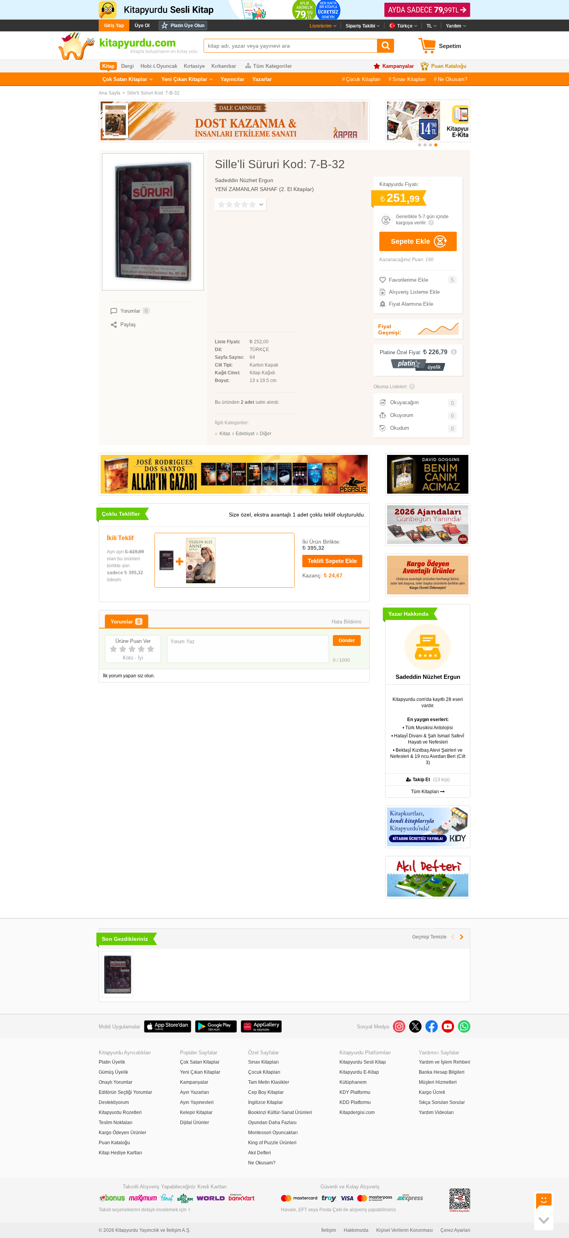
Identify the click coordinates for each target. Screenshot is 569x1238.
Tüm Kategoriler (272, 66)
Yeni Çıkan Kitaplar (184, 79)
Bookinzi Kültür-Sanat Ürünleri (280, 1112)
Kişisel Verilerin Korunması (404, 1230)
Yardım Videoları (436, 1112)
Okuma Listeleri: (391, 386)
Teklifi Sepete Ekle (332, 561)
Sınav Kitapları (409, 79)
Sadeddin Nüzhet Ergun (244, 180)
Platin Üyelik (112, 1062)
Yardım (453, 26)
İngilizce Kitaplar (265, 1102)
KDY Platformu (354, 1092)
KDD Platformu (355, 1102)
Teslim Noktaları (115, 1122)
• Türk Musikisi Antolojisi (428, 727)
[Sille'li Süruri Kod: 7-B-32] (117, 974)
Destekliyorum (114, 1102)
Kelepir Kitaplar (196, 1112)
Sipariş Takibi (360, 26)
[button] (419, 144)
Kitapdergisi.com (357, 1112)
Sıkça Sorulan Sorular (442, 1102)
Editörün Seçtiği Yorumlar (125, 1092)
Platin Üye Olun (187, 25)
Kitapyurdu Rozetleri (120, 1112)
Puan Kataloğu (448, 66)
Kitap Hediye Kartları (120, 1152)
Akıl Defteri (259, 1152)
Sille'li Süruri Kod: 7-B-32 (153, 93)
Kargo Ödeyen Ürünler (122, 1132)
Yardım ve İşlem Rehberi (444, 1062)
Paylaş (128, 324)
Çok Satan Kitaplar (125, 79)
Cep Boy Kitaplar (266, 1092)
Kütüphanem (353, 1082)
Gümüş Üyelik (113, 1072)
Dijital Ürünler (194, 1122)
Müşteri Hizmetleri (438, 1082)
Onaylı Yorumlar (115, 1082)
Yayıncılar (232, 79)
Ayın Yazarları (194, 1092)
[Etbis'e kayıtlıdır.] (459, 1200)
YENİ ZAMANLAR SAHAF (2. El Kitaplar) (264, 189)
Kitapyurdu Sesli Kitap (362, 1062)
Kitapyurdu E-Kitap (359, 1072)
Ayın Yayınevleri (197, 1102)
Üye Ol (142, 25)
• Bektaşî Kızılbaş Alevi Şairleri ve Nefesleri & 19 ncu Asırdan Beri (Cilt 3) (427, 756)
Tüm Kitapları (425, 791)
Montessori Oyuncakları (273, 1132)
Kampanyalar (398, 66)
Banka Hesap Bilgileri (441, 1072)
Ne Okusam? (452, 79)
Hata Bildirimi (347, 622)
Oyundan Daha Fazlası (272, 1122)
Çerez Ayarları (455, 1230)
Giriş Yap (114, 25)
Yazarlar (262, 79)
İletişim (328, 1230)
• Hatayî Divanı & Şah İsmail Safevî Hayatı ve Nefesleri (427, 739)
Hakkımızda (356, 1230)
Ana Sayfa (109, 93)
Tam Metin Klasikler (268, 1082)
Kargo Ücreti (432, 1092)
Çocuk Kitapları (363, 79)
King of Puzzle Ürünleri (272, 1142)
